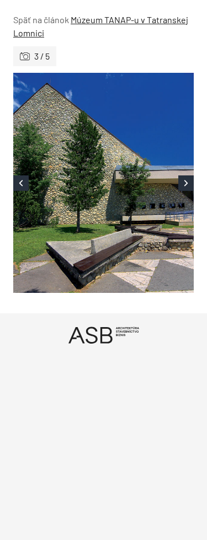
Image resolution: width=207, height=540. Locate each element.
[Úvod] (103, 335)
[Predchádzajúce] (58, 183)
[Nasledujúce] (149, 183)
